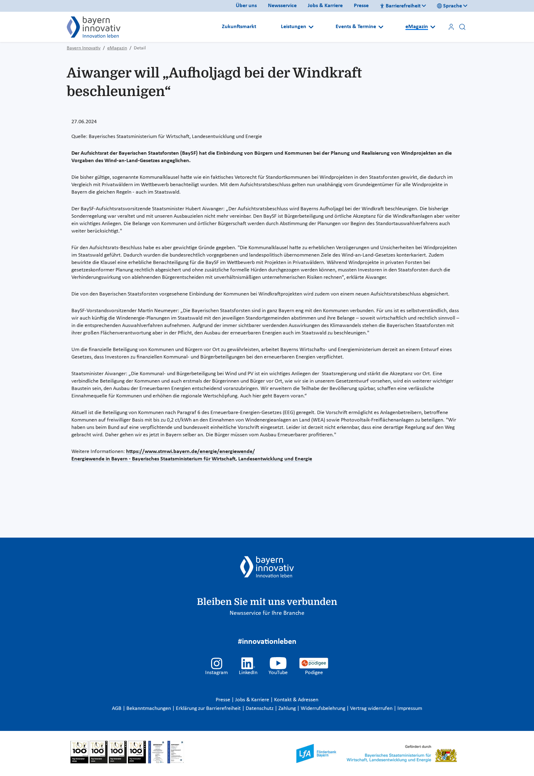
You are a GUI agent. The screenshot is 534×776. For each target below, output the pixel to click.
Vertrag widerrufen (372, 708)
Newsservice (282, 6)
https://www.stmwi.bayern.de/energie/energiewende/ (190, 452)
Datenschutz (260, 708)
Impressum (409, 708)
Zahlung (287, 708)
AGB (117, 708)
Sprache (452, 6)
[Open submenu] (311, 27)
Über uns (246, 6)
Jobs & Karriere (325, 6)
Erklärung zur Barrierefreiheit (209, 708)
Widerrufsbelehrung (323, 708)
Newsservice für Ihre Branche (267, 613)
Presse (361, 6)
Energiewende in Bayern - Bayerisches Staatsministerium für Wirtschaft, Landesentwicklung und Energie (191, 459)
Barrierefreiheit (403, 6)
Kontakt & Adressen (296, 700)
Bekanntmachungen (149, 708)
